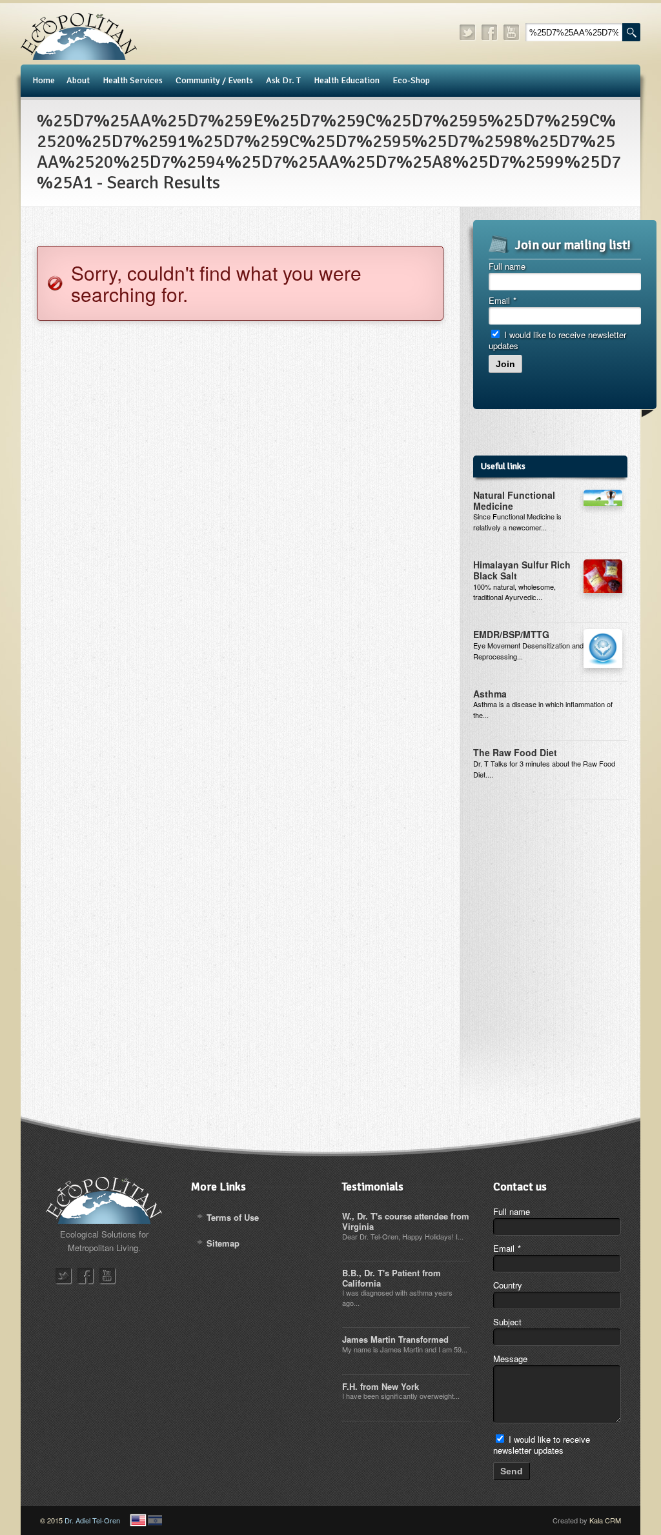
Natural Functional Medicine (514, 500)
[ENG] (138, 1520)
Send (511, 1471)
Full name (507, 266)
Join (505, 364)
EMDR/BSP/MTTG (511, 634)
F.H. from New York (380, 1386)
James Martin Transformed (395, 1339)
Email (502, 300)
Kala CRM (605, 1520)
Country (507, 1285)
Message (510, 1358)
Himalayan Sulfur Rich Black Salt (522, 570)
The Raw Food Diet (515, 752)
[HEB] (155, 1520)
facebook (490, 33)
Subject (507, 1322)
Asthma (490, 693)
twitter (468, 33)
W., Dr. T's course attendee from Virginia (405, 1221)
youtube (512, 33)
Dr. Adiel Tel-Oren (92, 1520)
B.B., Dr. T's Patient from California (391, 1278)
